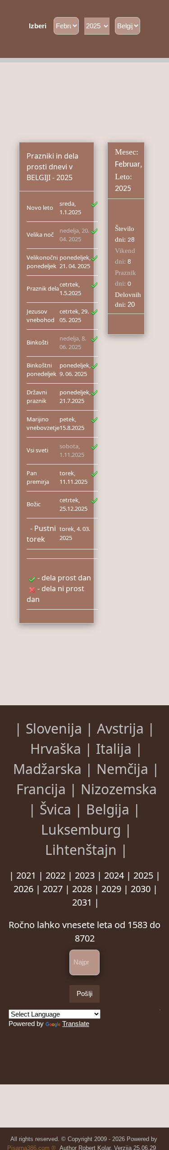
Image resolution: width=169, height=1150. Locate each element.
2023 (85, 875)
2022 (55, 875)
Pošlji (84, 993)
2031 (82, 902)
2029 (111, 889)
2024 (114, 875)
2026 (23, 889)
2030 (141, 889)
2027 (53, 889)
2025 (143, 875)
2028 (82, 889)
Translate (75, 1023)
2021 (26, 875)
